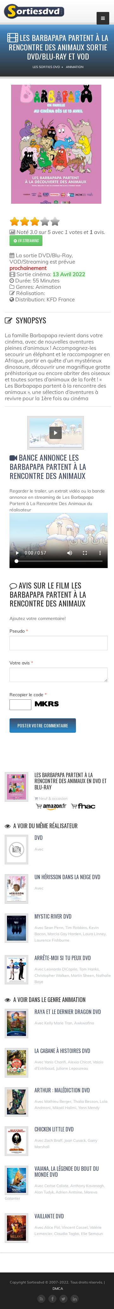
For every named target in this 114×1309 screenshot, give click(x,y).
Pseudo (19, 631)
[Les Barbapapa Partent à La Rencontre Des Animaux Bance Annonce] (58, 434)
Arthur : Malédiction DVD (62, 1090)
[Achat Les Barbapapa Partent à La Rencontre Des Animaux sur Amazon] (51, 806)
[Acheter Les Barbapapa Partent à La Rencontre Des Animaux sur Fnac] (82, 806)
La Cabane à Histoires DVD (62, 1051)
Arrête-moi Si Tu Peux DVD (63, 958)
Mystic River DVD (53, 916)
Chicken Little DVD (54, 1129)
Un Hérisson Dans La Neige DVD (67, 877)
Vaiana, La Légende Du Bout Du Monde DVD (67, 1171)
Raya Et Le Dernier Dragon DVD (68, 1012)
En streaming (27, 240)
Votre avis (21, 663)
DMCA (58, 1288)
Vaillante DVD (49, 1216)
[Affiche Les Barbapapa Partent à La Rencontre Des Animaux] (56, 144)
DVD (39, 837)
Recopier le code (28, 694)
